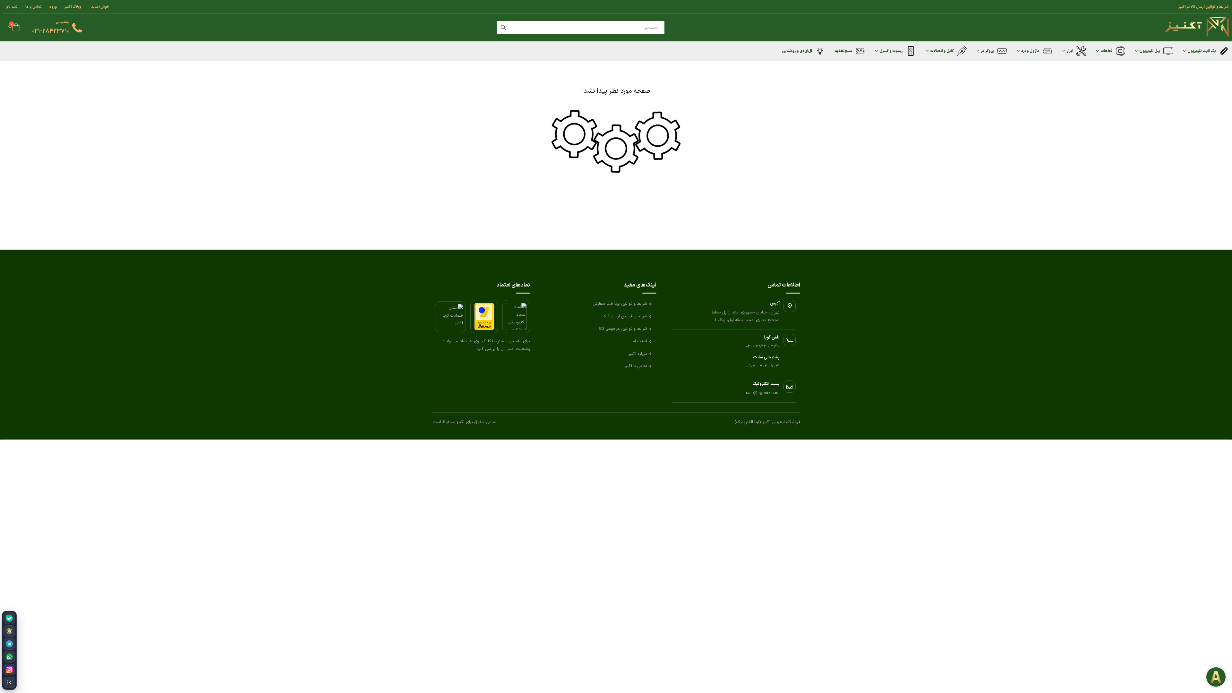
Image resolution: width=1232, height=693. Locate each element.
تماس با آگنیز (635, 366)
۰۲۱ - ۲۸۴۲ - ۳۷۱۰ (763, 346)
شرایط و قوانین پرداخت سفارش (620, 304)
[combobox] (580, 27)
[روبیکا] (9, 631)
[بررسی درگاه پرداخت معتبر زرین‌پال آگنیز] (484, 316)
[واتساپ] (9, 657)
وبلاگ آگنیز (72, 6)
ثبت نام (12, 6)
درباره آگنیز (637, 354)
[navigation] (9, 650)
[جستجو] (503, 27)
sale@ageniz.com (763, 393)
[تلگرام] (9, 644)
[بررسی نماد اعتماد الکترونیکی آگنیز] (516, 316)
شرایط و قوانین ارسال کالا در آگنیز (1203, 6)
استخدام (639, 341)
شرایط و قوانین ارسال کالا (625, 316)
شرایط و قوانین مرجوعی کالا (623, 329)
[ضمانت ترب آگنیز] (450, 316)
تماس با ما (33, 6)
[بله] (9, 618)
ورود (53, 6)
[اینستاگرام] (9, 669)
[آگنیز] (1197, 27)
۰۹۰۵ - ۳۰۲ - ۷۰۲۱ (763, 366)
